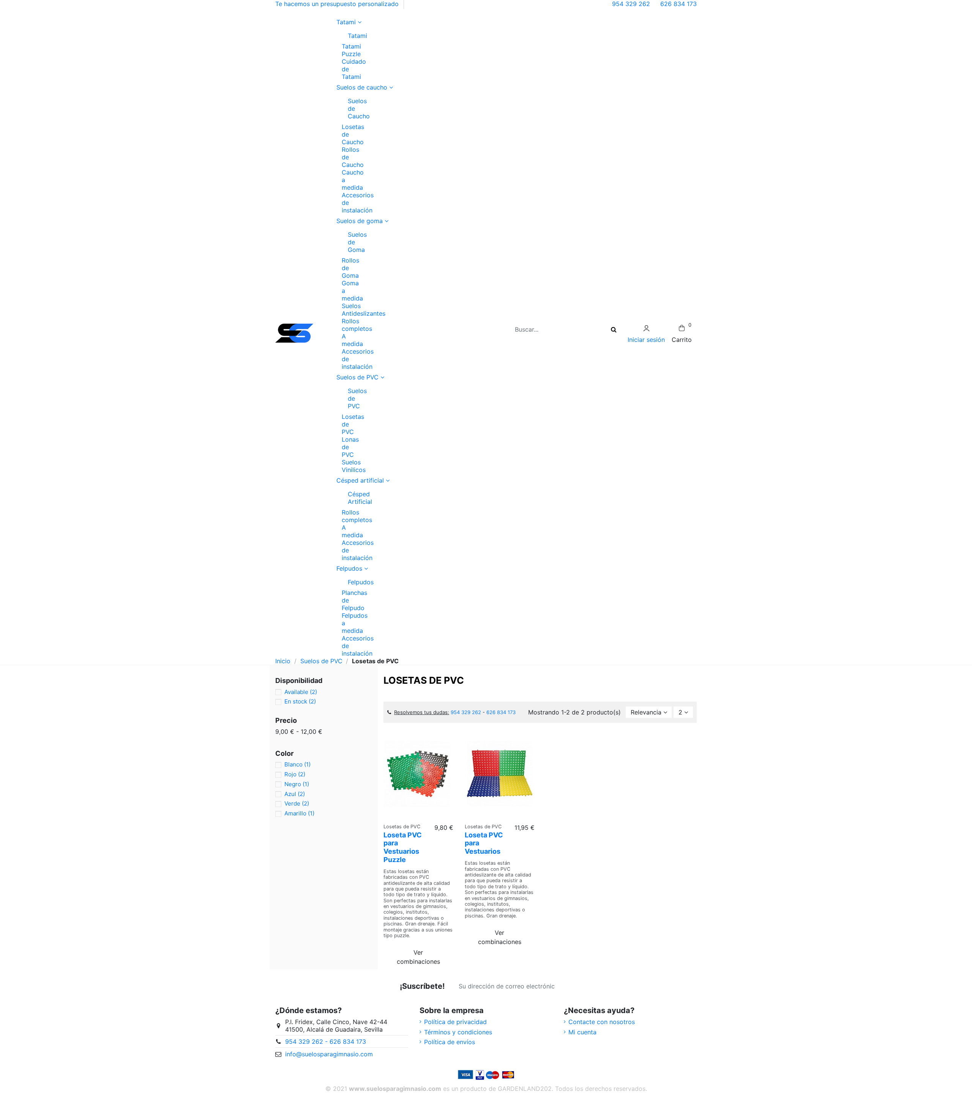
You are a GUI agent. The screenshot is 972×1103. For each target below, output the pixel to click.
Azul (294, 794)
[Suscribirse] (569, 986)
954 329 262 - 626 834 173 (325, 1041)
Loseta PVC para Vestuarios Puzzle (402, 847)
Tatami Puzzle (351, 50)
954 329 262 (632, 4)
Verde (296, 803)
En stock (300, 701)
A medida (352, 340)
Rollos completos (357, 324)
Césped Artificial (351, 497)
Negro (296, 784)
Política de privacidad (455, 1022)
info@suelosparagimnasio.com (329, 1054)
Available (300, 691)
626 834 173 (678, 4)
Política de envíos (449, 1042)
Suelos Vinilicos (354, 466)
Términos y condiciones (458, 1032)
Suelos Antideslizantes (363, 309)
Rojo (294, 774)
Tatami (351, 35)
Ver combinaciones (418, 957)
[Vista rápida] (418, 816)
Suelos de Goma (351, 242)
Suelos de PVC (351, 398)
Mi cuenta (582, 1032)
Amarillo (299, 813)
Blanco (297, 764)
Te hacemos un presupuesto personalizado (337, 4)
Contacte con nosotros (601, 1022)
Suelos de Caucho (351, 108)
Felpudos (351, 582)
